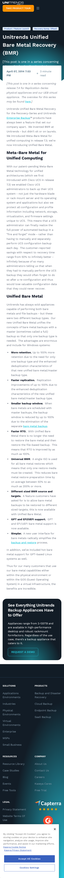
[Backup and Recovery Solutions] (13, 3)
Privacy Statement (14, 809)
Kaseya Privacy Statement (18, 850)
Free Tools (9, 790)
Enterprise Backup (18, 117)
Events (7, 783)
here (28, 101)
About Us (40, 763)
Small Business (12, 744)
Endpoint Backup (45, 710)
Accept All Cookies (29, 859)
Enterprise (9, 731)
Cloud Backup (43, 703)
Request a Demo (23, 652)
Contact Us (42, 770)
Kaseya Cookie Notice (14, 847)
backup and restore (23, 542)
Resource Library (13, 763)
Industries (9, 703)
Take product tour (18, 8)
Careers (39, 777)
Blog (5, 777)
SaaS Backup (43, 717)
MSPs (6, 738)
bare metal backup (35, 426)
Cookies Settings (29, 867)
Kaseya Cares (43, 783)
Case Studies (11, 770)
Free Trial (41, 790)
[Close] (54, 829)
